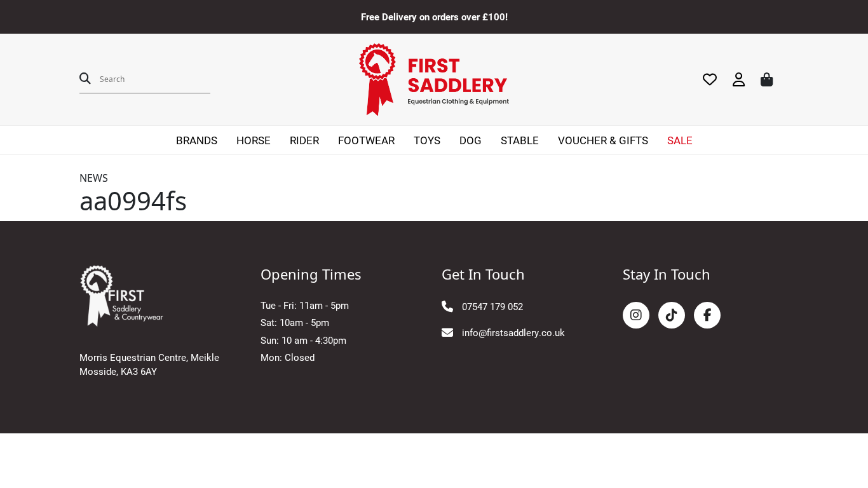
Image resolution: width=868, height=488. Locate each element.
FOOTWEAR (366, 140)
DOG (470, 140)
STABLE (520, 140)
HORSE (253, 140)
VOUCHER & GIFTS (603, 140)
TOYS (427, 140)
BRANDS (196, 140)
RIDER (304, 140)
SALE (680, 140)
